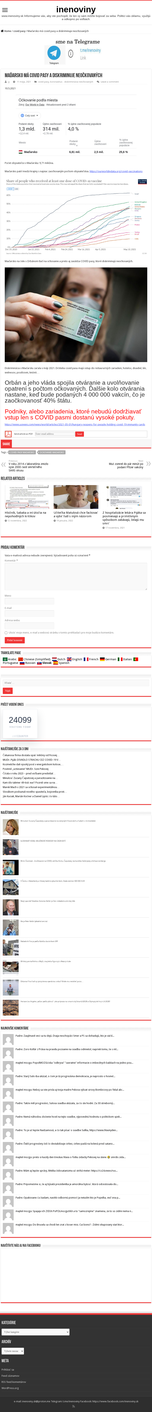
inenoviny (76, 9)
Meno (8, 595)
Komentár (11, 560)
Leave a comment (110, 82)
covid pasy (19, 31)
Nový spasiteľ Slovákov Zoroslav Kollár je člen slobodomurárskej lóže (48, 901)
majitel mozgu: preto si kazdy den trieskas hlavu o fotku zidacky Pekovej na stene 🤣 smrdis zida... (71, 1157)
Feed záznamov (10, 1375)
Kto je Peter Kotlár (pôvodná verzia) (34, 921)
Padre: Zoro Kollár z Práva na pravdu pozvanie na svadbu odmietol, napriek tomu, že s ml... (67, 1049)
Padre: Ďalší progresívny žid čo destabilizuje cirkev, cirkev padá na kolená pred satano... (65, 1143)
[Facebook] (76, 1406)
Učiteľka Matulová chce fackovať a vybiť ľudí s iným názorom (76, 514)
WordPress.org (10, 1388)
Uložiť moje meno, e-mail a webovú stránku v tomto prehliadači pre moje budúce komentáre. (61, 632)
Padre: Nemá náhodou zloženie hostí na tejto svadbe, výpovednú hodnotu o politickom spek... (69, 1116)
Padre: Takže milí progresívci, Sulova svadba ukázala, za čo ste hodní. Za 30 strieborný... (65, 1103)
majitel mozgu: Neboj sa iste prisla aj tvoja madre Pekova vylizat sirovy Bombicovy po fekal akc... (70, 1089)
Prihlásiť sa (8, 1369)
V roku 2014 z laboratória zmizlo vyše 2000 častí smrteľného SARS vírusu (28, 466)
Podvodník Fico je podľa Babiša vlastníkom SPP (39, 941)
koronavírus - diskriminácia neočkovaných (71, 82)
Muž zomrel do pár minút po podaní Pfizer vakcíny (126, 464)
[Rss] (73, 1406)
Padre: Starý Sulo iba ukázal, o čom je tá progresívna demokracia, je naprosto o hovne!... (65, 1076)
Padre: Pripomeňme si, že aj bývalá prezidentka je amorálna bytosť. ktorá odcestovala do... (67, 1184)
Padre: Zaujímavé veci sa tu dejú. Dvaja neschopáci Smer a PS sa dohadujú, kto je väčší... (65, 1035)
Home (7, 31)
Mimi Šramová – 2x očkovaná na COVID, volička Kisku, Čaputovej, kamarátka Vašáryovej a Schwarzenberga (63, 861)
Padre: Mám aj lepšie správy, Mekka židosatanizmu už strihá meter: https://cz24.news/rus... (67, 1170)
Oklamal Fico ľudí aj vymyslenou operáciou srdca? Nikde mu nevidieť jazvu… (52, 981)
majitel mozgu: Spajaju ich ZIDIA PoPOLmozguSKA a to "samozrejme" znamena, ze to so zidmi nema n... (74, 1211)
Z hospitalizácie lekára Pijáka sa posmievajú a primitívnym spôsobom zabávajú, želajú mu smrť (124, 518)
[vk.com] (79, 1406)
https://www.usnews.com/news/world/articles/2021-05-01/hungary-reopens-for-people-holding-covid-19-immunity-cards (75, 424)
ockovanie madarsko (52, 452)
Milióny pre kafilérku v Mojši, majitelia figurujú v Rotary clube (46, 961)
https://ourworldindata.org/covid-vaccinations (116, 171)
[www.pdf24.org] (8, 434)
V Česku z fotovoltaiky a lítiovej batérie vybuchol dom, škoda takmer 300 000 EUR (53, 881)
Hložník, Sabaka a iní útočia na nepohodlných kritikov (25, 514)
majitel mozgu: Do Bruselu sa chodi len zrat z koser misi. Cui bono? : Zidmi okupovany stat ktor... (70, 1224)
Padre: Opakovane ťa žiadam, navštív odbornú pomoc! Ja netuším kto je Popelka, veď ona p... (68, 1197)
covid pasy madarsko (22, 452)
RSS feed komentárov (14, 1381)
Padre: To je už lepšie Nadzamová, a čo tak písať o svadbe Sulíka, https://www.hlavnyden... (67, 1130)
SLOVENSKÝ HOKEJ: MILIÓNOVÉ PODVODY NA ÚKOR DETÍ (43, 841)
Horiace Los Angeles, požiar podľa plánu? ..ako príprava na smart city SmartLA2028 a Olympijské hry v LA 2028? (65, 1002)
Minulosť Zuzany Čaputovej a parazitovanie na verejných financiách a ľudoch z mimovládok (58, 821)
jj (9, 82)
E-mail (8, 608)
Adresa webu (12, 620)
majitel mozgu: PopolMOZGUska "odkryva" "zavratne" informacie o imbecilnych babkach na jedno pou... (74, 1062)
